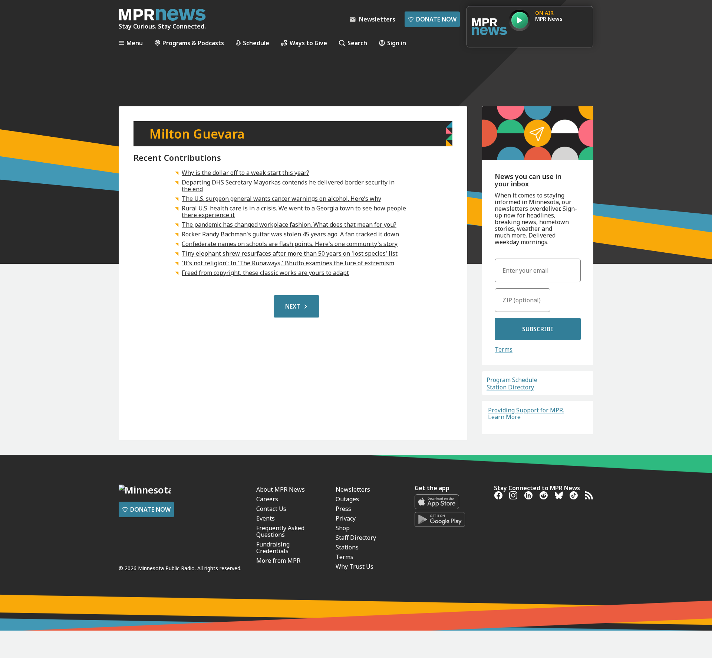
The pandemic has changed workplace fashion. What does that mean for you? (289, 224)
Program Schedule (512, 379)
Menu (134, 43)
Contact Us (271, 509)
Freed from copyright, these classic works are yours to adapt (265, 273)
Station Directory (510, 387)
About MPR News (280, 489)
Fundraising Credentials (273, 547)
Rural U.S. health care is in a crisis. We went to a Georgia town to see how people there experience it (294, 211)
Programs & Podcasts (193, 43)
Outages (347, 499)
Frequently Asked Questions (280, 531)
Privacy (346, 518)
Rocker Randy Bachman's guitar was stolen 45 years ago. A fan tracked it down (290, 234)
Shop (343, 528)
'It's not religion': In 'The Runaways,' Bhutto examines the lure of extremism (288, 263)
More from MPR (278, 560)
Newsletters (353, 489)
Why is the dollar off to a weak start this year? (245, 173)
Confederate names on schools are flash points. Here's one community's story (290, 244)
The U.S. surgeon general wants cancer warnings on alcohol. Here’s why (281, 199)
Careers (267, 499)
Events (265, 518)
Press (343, 509)
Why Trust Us (354, 566)
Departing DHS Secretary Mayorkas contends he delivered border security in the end (288, 185)
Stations (347, 547)
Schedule (256, 43)
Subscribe (537, 329)
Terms (503, 349)
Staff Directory (356, 538)
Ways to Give (308, 43)
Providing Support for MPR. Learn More (526, 413)
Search (357, 43)
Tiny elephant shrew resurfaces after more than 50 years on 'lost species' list (290, 253)
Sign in (396, 43)
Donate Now (432, 19)
